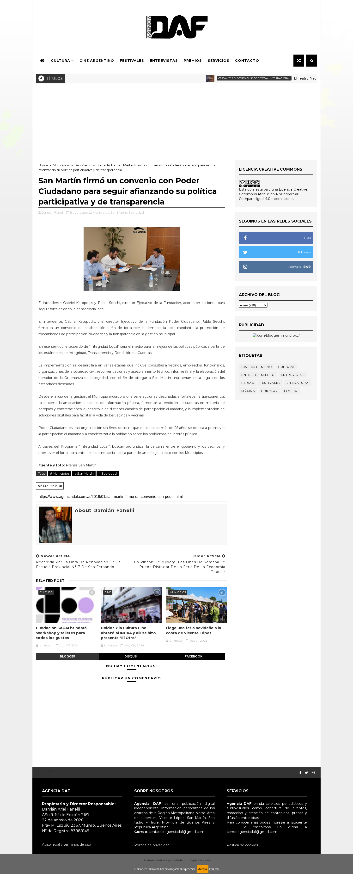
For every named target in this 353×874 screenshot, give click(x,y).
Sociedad (104, 165)
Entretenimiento (258, 375)
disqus (130, 656)
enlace (232, 827)
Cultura (60, 60)
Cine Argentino (96, 60)
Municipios (61, 165)
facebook (193, 656)
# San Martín (84, 473)
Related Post (50, 580)
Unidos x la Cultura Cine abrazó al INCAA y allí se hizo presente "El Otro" (128, 633)
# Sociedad (107, 473)
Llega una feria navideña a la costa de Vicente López (193, 630)
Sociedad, (136, 212)
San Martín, (119, 212)
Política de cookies (242, 845)
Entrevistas (164, 60)
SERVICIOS (218, 60)
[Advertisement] (176, 119)
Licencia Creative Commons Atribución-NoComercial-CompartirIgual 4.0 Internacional (273, 194)
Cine (108, 592)
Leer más (214, 869)
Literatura (297, 382)
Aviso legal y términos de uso (66, 844)
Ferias (247, 382)
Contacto (247, 60)
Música (248, 390)
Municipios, (101, 212)
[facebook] (300, 772)
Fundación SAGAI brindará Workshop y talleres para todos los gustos (61, 633)
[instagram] (313, 772)
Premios (193, 60)
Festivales (132, 60)
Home (43, 165)
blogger (67, 656)
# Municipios (59, 473)
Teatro (291, 390)
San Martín (83, 165)
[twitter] (306, 772)
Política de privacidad (152, 845)
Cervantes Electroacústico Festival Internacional (240, 78)
